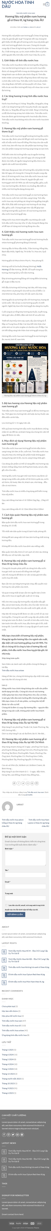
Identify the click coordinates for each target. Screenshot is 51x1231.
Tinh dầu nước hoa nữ (11, 1025)
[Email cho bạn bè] (28, 783)
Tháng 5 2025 (7, 1049)
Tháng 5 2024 (7, 1059)
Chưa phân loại (8, 1006)
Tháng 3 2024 (7, 1069)
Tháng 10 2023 (8, 1083)
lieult (38, 27)
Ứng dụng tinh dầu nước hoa (14, 1035)
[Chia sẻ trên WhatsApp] (14, 783)
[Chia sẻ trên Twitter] (23, 783)
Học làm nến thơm (10, 1011)
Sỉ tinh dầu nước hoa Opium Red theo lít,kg (26, 974)
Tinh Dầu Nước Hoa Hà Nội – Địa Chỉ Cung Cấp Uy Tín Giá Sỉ (28, 960)
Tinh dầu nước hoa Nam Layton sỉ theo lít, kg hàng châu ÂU (38, 822)
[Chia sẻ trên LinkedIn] (37, 783)
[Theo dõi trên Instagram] (9, 1135)
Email (7, 882)
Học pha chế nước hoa (11, 1016)
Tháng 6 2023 (7, 1093)
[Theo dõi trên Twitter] (13, 1135)
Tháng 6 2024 (7, 1054)
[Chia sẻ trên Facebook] (19, 783)
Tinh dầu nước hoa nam (25, 13)
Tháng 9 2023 (7, 1088)
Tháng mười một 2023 (11, 1078)
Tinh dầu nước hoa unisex (13, 670)
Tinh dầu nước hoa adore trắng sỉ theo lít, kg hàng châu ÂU (12, 822)
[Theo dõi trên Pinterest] (22, 1135)
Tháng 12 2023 (8, 1074)
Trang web (9, 893)
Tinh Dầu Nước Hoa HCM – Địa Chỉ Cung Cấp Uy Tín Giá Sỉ (28, 952)
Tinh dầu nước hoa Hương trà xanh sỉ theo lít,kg (28, 967)
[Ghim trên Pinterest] (32, 783)
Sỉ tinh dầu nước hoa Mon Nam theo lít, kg (26, 981)
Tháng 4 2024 (7, 1064)
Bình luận (9, 849)
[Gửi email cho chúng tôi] (17, 1135)
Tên (7, 870)
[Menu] (44, 4)
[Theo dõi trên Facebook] (4, 1135)
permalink (28, 795)
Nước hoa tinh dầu (18, 4)
